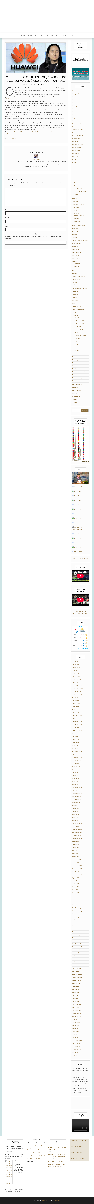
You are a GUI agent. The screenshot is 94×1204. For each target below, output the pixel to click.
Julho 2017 (75, 989)
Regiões (76, 332)
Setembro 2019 (77, 911)
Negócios (75, 294)
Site (6, 226)
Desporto (75, 198)
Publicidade (76, 363)
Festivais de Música (81, 191)
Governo (75, 246)
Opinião (74, 303)
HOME (23, 35)
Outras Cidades (80, 329)
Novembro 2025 (77, 688)
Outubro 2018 (76, 944)
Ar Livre (74, 115)
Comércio (75, 141)
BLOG (58, 35)
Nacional (75, 291)
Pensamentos (76, 306)
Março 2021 (75, 857)
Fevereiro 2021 (76, 860)
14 (33, 1152)
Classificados (76, 138)
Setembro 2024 (77, 730)
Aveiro (77, 344)
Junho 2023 (76, 775)
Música (76, 186)
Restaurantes (76, 375)
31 (41, 1159)
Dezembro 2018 (77, 938)
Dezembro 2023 (77, 757)
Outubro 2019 (76, 908)
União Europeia (77, 396)
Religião (74, 369)
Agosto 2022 (76, 805)
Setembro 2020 (77, 875)
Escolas (76, 219)
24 (13, 1151)
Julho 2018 (75, 953)
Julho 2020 (75, 881)
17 (13, 1158)
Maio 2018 (75, 959)
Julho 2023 (75, 772)
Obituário (75, 300)
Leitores (74, 273)
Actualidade (76, 91)
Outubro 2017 (76, 980)
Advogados (77, 264)
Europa (74, 234)
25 (44, 1155)
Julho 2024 (75, 736)
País (75, 285)
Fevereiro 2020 (77, 896)
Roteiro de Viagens (78, 378)
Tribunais (76, 267)
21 (33, 1155)
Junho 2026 (76, 667)
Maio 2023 (75, 778)
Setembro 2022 (77, 802)
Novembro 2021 (77, 833)
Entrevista (75, 231)
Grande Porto (79, 323)
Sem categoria (77, 384)
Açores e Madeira (80, 335)
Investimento (76, 258)
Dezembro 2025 (77, 685)
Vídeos (74, 402)
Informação (76, 249)
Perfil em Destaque (78, 309)
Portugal (75, 315)
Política (74, 312)
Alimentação (76, 103)
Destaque (75, 201)
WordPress (44, 1200)
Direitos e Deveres (78, 204)
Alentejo (77, 338)
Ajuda (74, 97)
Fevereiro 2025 (77, 715)
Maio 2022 (75, 814)
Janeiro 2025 (76, 718)
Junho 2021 (75, 848)
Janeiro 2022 (76, 827)
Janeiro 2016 (76, 1043)
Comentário (10, 186)
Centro (77, 347)
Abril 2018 (75, 962)
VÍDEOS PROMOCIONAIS (80, 558)
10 (41, 1149)
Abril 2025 (75, 709)
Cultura (74, 162)
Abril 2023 (75, 781)
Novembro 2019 (77, 905)
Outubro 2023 (76, 763)
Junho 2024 (76, 739)
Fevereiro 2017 (76, 1004)
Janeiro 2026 (76, 682)
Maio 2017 (75, 995)
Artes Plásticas (78, 165)
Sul (76, 353)
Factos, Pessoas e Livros (80, 240)
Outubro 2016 (76, 1016)
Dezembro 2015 (77, 1046)
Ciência (74, 132)
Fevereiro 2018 (77, 968)
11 (44, 1149)
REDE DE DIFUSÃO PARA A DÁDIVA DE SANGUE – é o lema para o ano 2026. (57, 1164)
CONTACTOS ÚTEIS (77, 1152)
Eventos (74, 237)
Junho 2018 (75, 956)
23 (39, 1155)
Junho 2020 (76, 884)
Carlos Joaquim (42, 84)
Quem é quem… (77, 366)
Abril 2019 (75, 926)
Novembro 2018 (77, 941)
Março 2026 (76, 676)
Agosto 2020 (76, 878)
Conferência (76, 150)
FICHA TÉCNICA (68, 35)
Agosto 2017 (76, 986)
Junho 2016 (76, 1028)
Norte (77, 350)
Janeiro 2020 (76, 899)
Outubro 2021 (76, 836)
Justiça (74, 261)
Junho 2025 (76, 703)
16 (39, 1152)
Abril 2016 (75, 1034)
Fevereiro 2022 (77, 824)
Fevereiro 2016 (77, 1040)
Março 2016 (76, 1037)
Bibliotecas (77, 168)
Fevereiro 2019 (77, 932)
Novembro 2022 (77, 796)
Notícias (74, 297)
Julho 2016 (75, 1025)
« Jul (28, 1161)
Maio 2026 (75, 670)
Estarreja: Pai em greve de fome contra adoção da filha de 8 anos (14, 1148)
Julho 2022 (75, 808)
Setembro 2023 (77, 766)
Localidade (78, 326)
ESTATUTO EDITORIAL (35, 35)
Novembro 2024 (77, 724)
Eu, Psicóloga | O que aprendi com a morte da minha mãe (14, 1155)
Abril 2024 (75, 745)
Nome (7, 210)
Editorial (74, 210)
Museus (76, 183)
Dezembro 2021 (77, 830)
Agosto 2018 (76, 950)
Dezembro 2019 (77, 902)
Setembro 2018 (77, 947)
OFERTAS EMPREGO (77, 1158)
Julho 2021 (75, 845)
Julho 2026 (75, 664)
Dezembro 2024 (77, 721)
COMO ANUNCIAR (76, 1146)
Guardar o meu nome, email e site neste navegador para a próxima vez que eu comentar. (33, 237)
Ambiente (75, 109)
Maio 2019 (75, 923)
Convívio (75, 156)
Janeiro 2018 (76, 971)
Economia (75, 207)
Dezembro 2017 (77, 974)
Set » (32, 1161)
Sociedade (75, 387)
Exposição (77, 174)
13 (21, 1172)
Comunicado (76, 147)
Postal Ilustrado (77, 357)
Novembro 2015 (77, 1049)
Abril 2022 (75, 817)
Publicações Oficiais (78, 360)
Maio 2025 (75, 706)
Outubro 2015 (76, 1052)
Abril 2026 (75, 673)
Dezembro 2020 (77, 866)
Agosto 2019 (76, 914)
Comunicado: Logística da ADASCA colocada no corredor (57, 1157)
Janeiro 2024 (76, 754)
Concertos (78, 188)
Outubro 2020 (76, 872)
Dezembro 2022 (77, 793)
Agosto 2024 (76, 733)
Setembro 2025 (77, 694)
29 (36, 1159)
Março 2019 (76, 929)
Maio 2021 (75, 851)
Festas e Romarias (79, 177)
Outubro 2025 (76, 691)
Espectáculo (78, 171)
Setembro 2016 (77, 1019)
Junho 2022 (76, 811)
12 (28, 1152)
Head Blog (57, 1200)
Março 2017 (75, 1001)
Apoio (74, 112)
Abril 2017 (75, 998)
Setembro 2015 (77, 1055)
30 (39, 1159)
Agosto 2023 (76, 769)
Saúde (74, 381)
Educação (75, 213)
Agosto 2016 (76, 1022)
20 (31, 1155)
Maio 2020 (75, 887)
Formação (77, 222)
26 (28, 1159)
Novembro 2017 (77, 977)
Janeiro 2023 (76, 790)
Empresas (75, 228)
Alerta (74, 100)
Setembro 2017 (77, 983)
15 (36, 1152)
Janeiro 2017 (76, 1007)
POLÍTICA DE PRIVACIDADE (79, 1140)
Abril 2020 (75, 890)
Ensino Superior (79, 216)
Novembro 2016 (77, 1013)
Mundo (14, 138)
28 (33, 1159)
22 (36, 1155)
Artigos (74, 118)
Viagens (74, 399)
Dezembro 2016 (77, 1010)
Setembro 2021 (77, 839)
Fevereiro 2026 (77, 679)
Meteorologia (76, 279)
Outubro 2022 (76, 799)
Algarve (77, 341)
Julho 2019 (75, 917)
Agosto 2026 (76, 661)
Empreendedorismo (78, 225)
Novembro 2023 (77, 760)
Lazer (74, 270)
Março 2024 (76, 748)
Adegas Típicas (77, 94)
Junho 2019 (76, 920)
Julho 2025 (75, 700)
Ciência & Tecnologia (79, 135)
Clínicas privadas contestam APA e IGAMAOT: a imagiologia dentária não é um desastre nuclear (19, 1166)
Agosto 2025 (76, 697)
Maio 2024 (75, 742)
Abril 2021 (75, 854)
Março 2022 (76, 821)
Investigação (76, 255)
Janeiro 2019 (76, 935)
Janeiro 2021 (76, 863)
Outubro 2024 (76, 727)
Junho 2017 (75, 992)
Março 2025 (76, 712)
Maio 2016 (75, 1031)
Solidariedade (76, 390)
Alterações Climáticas (79, 106)
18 (44, 1152)
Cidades (76, 318)
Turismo (74, 393)
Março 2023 (76, 784)
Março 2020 (76, 893)
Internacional (76, 252)
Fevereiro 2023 (77, 787)
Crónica (74, 159)
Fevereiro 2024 (77, 751)
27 (31, 1159)
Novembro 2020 (77, 869)
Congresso (75, 153)
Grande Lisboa (79, 320)
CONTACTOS (49, 35)
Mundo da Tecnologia (79, 288)
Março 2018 (75, 965)
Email (7, 218)
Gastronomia (76, 243)
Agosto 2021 (76, 842)
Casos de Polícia (77, 124)
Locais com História (78, 276)
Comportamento (77, 144)
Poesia (76, 195)
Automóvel (75, 121)
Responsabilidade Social (80, 372)
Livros (75, 180)
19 (28, 1155)
